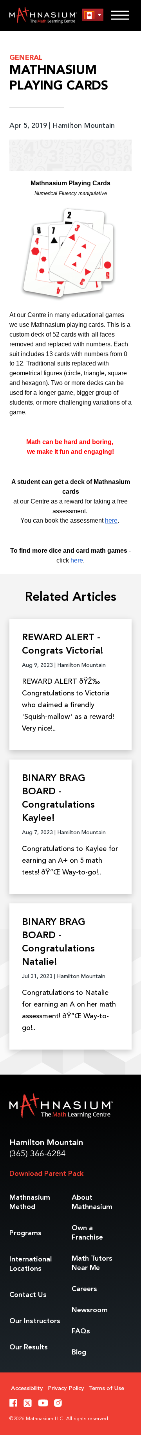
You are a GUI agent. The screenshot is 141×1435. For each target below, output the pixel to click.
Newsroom (90, 1310)
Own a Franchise (87, 1233)
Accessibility (27, 1389)
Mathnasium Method (29, 1202)
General (26, 57)
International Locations (30, 1264)
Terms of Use (106, 1389)
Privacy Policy (66, 1389)
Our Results (28, 1347)
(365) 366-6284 (37, 1154)
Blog (79, 1352)
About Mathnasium (92, 1202)
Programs (25, 1233)
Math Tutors (92, 1263)
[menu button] (92, 15)
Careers (84, 1289)
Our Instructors (34, 1321)
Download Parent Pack (46, 1173)
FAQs (81, 1331)
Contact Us (28, 1295)
